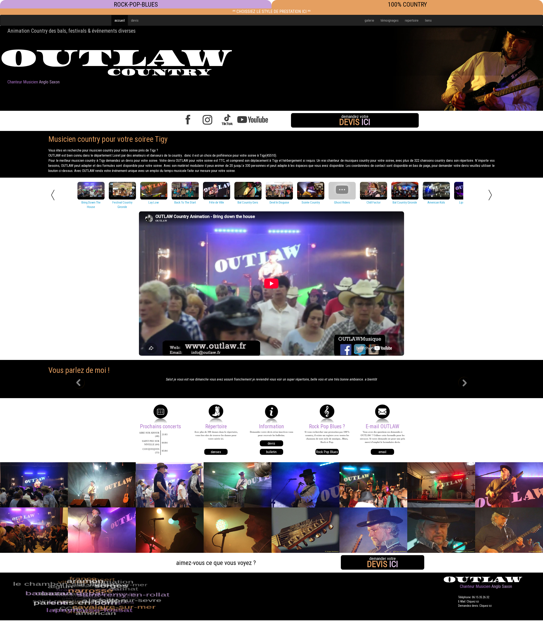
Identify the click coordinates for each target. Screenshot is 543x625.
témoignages (390, 20)
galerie (369, 20)
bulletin (271, 452)
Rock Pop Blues (327, 452)
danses (216, 452)
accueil (120, 20)
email (382, 452)
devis (135, 20)
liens (428, 20)
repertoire (411, 20)
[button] (81, 383)
